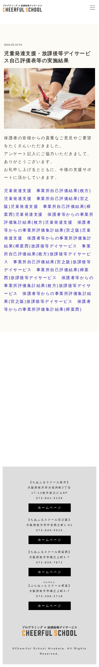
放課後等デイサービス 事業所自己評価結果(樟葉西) (47, 270)
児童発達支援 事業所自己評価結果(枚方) (47, 190)
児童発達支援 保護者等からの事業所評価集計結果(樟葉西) (48, 238)
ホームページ (50, 508)
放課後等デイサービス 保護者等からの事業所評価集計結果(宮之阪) (48, 293)
